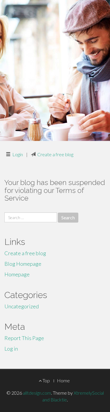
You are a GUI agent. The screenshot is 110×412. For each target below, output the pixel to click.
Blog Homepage (22, 263)
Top (46, 380)
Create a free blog (55, 154)
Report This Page (24, 338)
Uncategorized (21, 306)
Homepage (17, 274)
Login (17, 154)
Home (63, 380)
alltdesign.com (37, 393)
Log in (11, 348)
